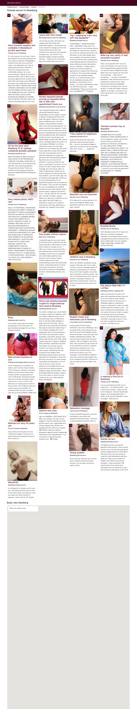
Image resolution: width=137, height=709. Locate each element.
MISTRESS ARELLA (14, 3)
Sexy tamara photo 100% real (20, 200)
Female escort (12, 7)
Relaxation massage (80, 408)
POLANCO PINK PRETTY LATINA (113, 286)
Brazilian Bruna (108, 226)
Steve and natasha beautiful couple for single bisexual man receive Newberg (53, 303)
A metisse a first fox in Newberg (112, 377)
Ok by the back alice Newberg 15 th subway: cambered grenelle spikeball (22, 148)
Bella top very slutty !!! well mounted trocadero (114, 56)
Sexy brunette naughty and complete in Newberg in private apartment (21, 48)
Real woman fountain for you (20, 358)
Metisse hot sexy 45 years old (21, 424)
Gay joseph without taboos (52, 234)
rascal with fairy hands (50, 35)
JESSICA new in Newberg (82, 257)
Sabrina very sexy (48, 410)
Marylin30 (13, 482)
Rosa (10, 317)
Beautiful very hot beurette (83, 194)
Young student (77, 452)
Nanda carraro (108, 439)
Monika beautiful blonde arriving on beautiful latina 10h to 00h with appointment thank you (52, 100)
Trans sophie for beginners (83, 134)
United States (24, 7)
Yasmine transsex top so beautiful (113, 127)
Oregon (34, 7)
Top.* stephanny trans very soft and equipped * (83, 36)
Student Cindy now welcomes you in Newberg (83, 318)
